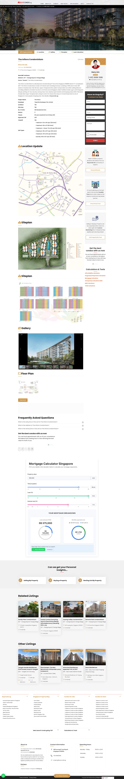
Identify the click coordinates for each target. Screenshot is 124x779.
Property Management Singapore (10, 706)
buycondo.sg (54, 96)
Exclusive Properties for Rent (102, 708)
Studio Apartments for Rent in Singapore (105, 710)
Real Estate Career (38, 708)
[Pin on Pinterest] (29, 449)
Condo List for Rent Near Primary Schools (105, 718)
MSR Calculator (90, 283)
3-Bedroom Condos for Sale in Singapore (74, 710)
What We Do (64, 3)
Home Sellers (37, 700)
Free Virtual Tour (95, 203)
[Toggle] (27, 696)
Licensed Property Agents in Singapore (11, 700)
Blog (82, 3)
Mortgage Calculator (91, 278)
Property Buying (37, 704)
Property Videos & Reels (8, 716)
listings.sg (39, 768)
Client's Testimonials (7, 702)
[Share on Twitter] (22, 449)
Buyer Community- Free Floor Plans (11, 708)
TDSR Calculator (90, 286)
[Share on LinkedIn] (32, 449)
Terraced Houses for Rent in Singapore (104, 712)
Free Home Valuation (62, 775)
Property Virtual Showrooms (9, 718)
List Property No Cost (95, 237)
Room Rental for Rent (100, 714)
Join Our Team (6, 710)
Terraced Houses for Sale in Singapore (73, 718)
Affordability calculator (92, 273)
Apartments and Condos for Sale (72, 700)
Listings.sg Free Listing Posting (71, 724)
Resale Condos (37, 710)
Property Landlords (38, 702)
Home (42, 3)
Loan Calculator (78, 52)
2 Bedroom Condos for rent (102, 702)
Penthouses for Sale (69, 704)
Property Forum (6, 714)
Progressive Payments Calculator (95, 275)
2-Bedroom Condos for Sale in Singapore (74, 708)
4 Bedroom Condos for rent (102, 706)
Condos (55, 3)
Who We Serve (74, 3)
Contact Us (89, 3)
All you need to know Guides (40, 716)
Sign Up (104, 2)
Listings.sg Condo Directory (71, 722)
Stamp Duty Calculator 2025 (93, 281)
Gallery (52, 52)
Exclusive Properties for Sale (71, 706)
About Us (48, 3)
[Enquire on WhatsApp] (3, 776)
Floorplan (64, 52)
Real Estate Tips (37, 712)
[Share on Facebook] (19, 449)
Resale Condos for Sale (70, 702)
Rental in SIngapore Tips (39, 714)
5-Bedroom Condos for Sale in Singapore (74, 714)
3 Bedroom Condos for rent (102, 704)
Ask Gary (5, 704)
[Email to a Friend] (26, 449)
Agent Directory (6, 712)
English (106, 778)
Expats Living (36, 706)
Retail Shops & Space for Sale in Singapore (74, 720)
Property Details (27, 52)
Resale (25, 80)
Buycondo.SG (91, 162)
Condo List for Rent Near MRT (102, 716)
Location (41, 52)
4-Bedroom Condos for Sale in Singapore (74, 712)
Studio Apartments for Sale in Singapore (74, 716)
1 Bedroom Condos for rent (102, 700)
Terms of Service (24, 777)
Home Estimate (95, 170)
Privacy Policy (32, 777)
